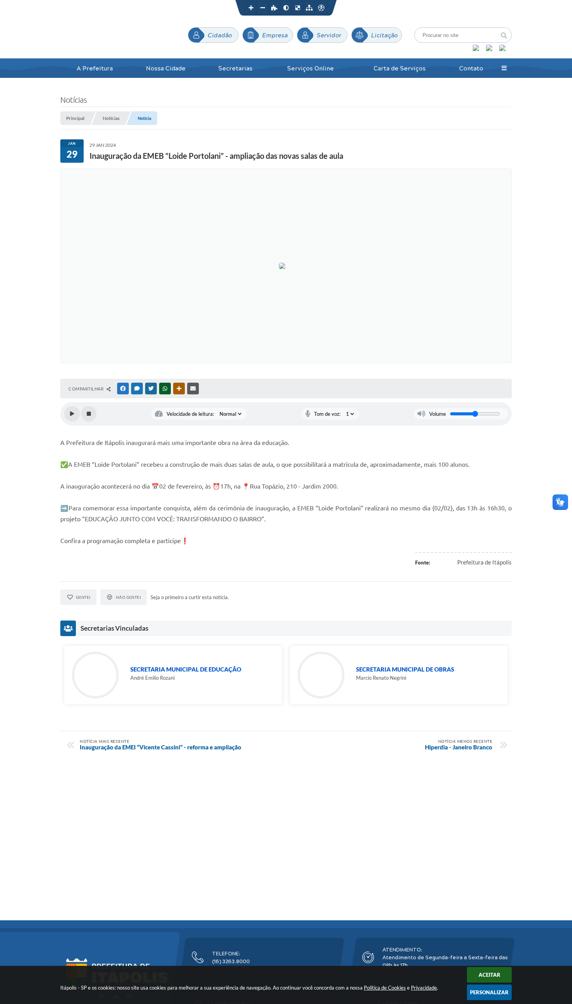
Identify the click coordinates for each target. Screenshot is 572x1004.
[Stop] (89, 414)
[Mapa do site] (309, 8)
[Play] (72, 414)
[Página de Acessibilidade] (321, 8)
